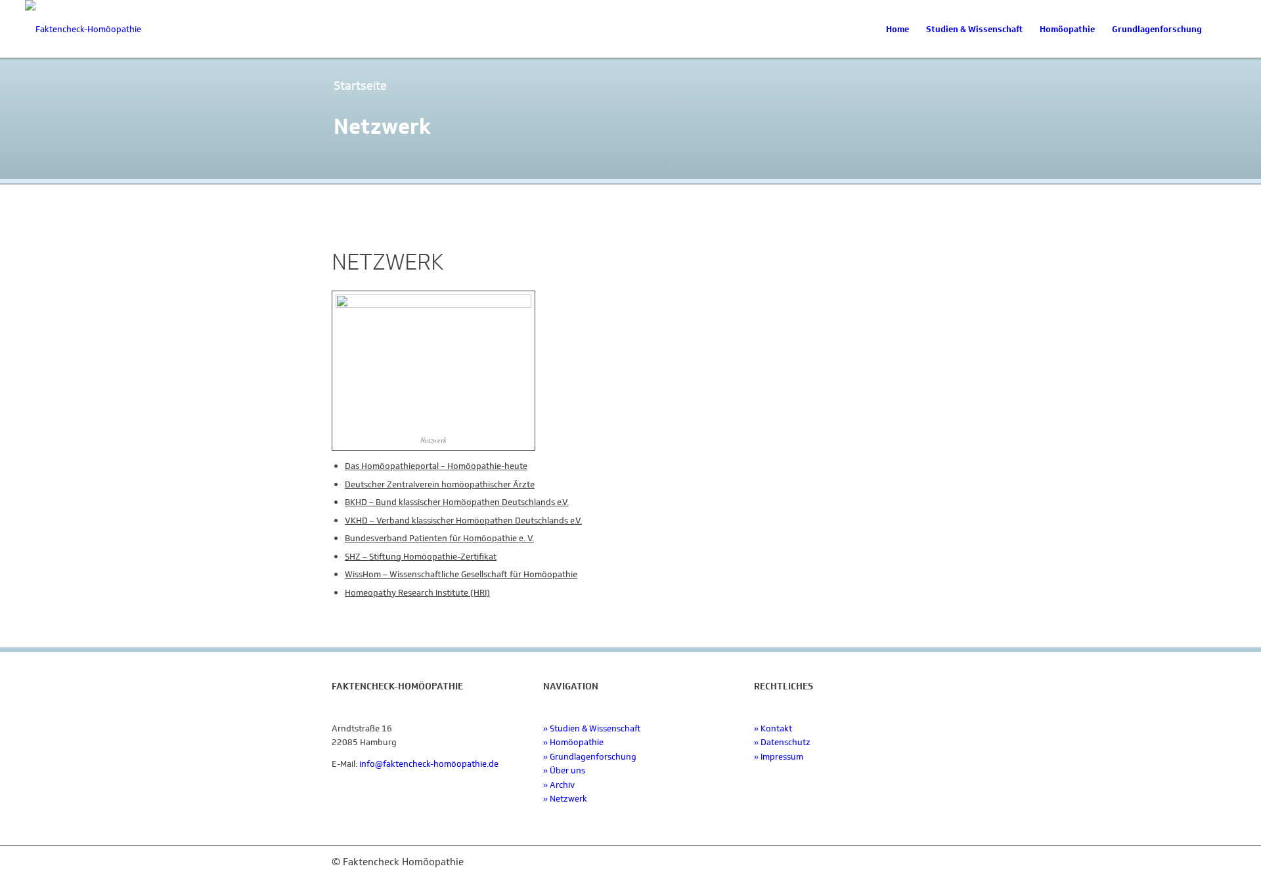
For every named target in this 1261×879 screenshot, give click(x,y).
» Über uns (564, 770)
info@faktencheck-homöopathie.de (428, 764)
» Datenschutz (782, 742)
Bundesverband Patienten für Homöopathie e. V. (439, 538)
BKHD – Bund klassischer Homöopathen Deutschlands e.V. (457, 502)
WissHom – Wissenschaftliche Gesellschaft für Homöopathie (461, 574)
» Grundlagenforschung (589, 756)
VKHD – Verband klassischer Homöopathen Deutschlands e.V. (463, 520)
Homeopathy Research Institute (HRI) (417, 592)
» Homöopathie (573, 742)
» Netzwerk (565, 798)
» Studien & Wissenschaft (592, 728)
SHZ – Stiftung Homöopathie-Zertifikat (421, 556)
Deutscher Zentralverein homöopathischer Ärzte (440, 484)
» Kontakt (773, 728)
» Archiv (559, 785)
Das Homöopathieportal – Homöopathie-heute (436, 466)
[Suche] (1223, 29)
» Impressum (778, 756)
